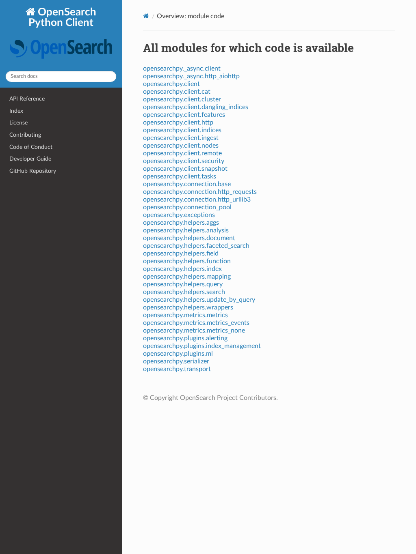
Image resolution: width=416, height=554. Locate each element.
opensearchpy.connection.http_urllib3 (197, 199)
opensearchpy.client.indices (182, 130)
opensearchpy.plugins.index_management (202, 346)
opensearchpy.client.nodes (181, 145)
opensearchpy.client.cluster (182, 99)
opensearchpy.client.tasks (179, 176)
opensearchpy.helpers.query (183, 284)
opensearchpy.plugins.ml (178, 353)
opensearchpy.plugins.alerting (185, 338)
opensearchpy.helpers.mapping (187, 276)
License (18, 123)
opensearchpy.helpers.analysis (186, 230)
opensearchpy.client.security (183, 161)
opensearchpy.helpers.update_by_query (199, 299)
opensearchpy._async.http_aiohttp (191, 76)
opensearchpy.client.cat (176, 91)
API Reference (27, 99)
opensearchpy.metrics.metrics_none (194, 330)
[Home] (146, 16)
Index (16, 111)
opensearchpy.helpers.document (189, 238)
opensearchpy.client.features (184, 115)
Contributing (25, 135)
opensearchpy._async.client (182, 68)
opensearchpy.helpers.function (187, 261)
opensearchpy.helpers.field (181, 253)
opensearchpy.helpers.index (182, 269)
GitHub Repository (32, 171)
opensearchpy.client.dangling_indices (195, 107)
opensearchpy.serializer (176, 361)
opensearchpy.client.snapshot (185, 168)
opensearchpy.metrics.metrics (185, 315)
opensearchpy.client (171, 84)
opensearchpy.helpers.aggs (181, 222)
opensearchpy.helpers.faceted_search (196, 246)
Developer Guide (30, 159)
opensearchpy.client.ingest (181, 138)
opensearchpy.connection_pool (187, 207)
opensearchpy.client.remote (182, 153)
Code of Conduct (30, 147)
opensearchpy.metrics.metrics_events (196, 323)
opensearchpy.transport (177, 369)
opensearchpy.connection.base (187, 184)
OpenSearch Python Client (62, 17)
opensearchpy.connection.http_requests (200, 192)
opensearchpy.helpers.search (184, 292)
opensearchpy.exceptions (179, 215)
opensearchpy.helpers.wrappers (188, 307)
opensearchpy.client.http (178, 122)
